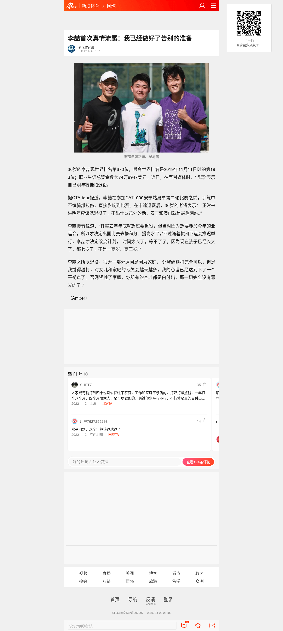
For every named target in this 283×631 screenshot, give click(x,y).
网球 (111, 5)
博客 (153, 573)
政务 (199, 573)
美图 (130, 573)
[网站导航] (213, 5)
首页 (115, 599)
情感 (130, 581)
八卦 (106, 581)
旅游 (153, 581)
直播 (106, 573)
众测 (199, 581)
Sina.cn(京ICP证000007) (128, 612)
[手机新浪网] (71, 6)
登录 (168, 599)
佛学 (176, 581)
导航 (132, 599)
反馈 (150, 599)
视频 (83, 573)
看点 (176, 573)
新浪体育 (90, 5)
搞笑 (83, 581)
